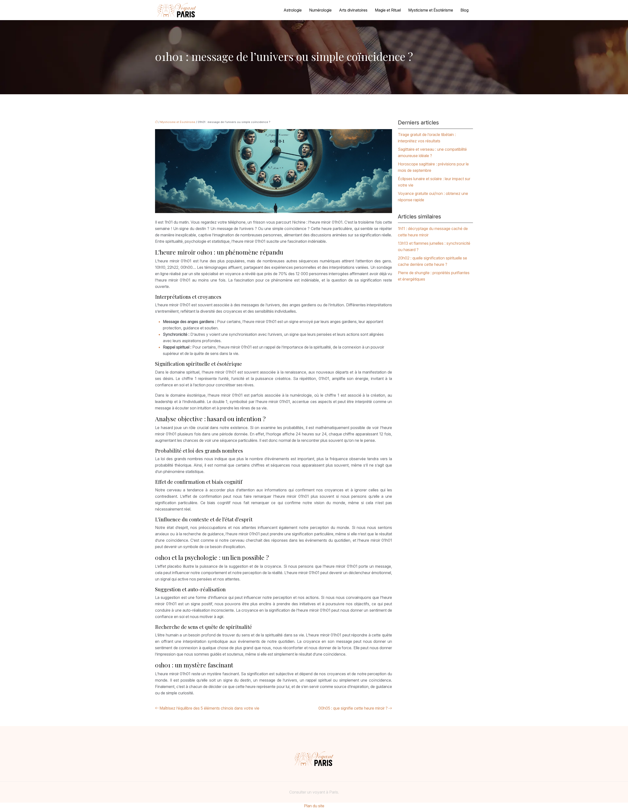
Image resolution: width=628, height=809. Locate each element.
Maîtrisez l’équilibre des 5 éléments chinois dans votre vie (209, 708)
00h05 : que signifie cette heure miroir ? (353, 708)
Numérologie (320, 10)
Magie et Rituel (388, 10)
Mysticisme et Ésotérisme (430, 10)
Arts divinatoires (353, 10)
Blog (464, 10)
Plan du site (314, 805)
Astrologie (293, 10)
